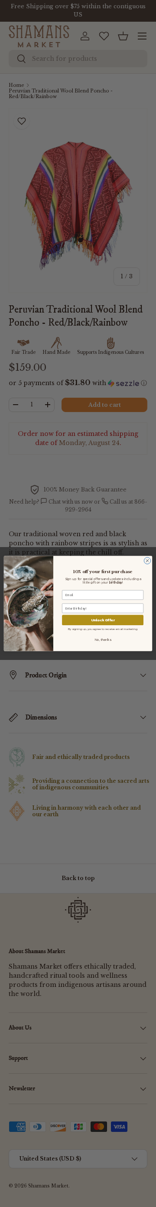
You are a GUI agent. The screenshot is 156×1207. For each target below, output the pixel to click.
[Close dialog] (147, 560)
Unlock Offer (103, 620)
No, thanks (102, 640)
